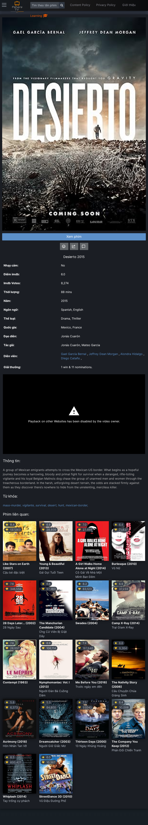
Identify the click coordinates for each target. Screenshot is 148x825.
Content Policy (80, 5)
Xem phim (74, 236)
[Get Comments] (84, 246)
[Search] (62, 5)
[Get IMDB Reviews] (64, 246)
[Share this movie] (74, 246)
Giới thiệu (129, 5)
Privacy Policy (106, 5)
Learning (36, 16)
